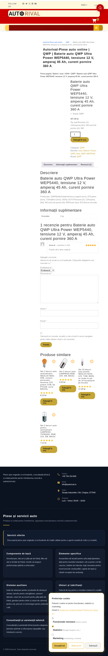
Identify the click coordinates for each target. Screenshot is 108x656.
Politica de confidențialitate (71, 610)
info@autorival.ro (69, 484)
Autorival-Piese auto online (52, 42)
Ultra (78, 153)
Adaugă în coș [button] (47, 402)
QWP (67, 42)
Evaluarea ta (46, 267)
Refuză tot (76, 646)
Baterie (86, 150)
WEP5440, (91, 153)
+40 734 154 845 (69, 476)
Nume (43, 309)
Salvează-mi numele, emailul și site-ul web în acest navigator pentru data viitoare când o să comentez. (66, 337)
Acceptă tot (59, 646)
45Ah (67, 74)
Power (93, 150)
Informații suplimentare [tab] (66, 164)
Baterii (55, 74)
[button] (100, 8)
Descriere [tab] (48, 164)
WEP (83, 153)
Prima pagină (45, 74)
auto (61, 74)
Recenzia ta (46, 273)
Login (97, 5)
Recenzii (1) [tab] (86, 164)
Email (43, 321)
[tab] (96, 28)
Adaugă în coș (79, 140)
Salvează (93, 646)
